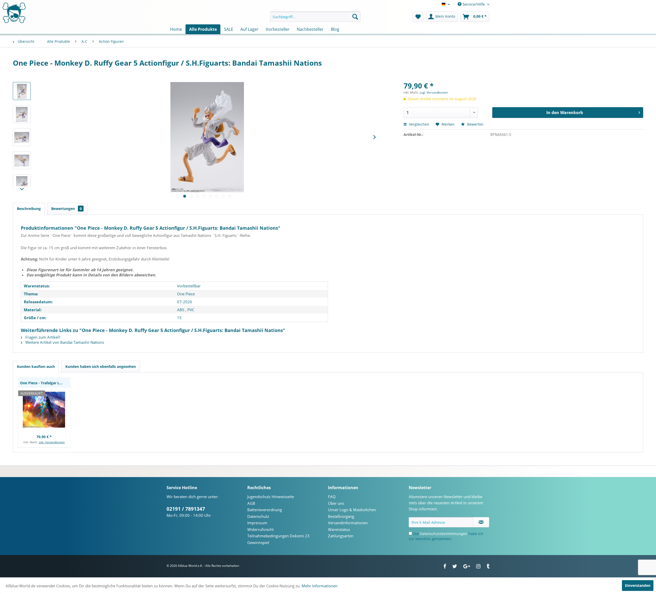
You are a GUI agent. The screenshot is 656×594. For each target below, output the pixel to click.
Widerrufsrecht (260, 529)
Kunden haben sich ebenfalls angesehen (100, 366)
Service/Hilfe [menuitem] (474, 4)
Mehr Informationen (319, 585)
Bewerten (475, 124)
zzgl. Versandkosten (433, 92)
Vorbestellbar (189, 285)
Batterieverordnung (264, 509)
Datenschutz (258, 516)
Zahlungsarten (340, 535)
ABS (180, 309)
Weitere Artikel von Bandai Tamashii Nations (64, 342)
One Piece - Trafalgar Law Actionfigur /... (45, 382)
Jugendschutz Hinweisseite (270, 496)
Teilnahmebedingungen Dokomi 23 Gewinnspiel (278, 539)
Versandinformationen (348, 522)
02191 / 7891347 (186, 509)
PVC (190, 309)
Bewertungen (66, 208)
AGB (251, 503)
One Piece (186, 293)
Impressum (257, 522)
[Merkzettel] (418, 17)
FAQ (332, 496)
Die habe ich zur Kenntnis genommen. (446, 536)
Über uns (336, 503)
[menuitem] (315, 17)
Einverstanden (637, 585)
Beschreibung (29, 208)
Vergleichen (418, 124)
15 (179, 317)
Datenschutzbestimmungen (443, 533)
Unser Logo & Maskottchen (352, 509)
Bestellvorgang (341, 516)
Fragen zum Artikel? (42, 337)
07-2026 (184, 301)
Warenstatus (339, 529)
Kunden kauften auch (36, 366)
